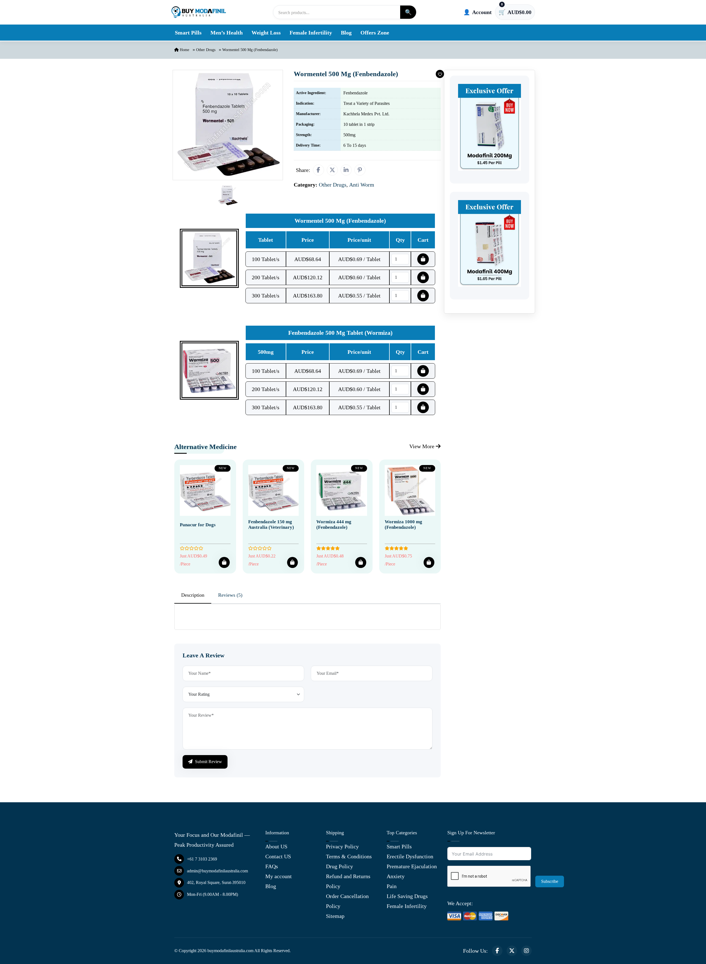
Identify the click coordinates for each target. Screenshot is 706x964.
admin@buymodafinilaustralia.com (217, 871)
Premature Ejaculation (412, 866)
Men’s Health (226, 33)
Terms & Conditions (349, 856)
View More (422, 446)
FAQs (271, 866)
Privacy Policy (342, 846)
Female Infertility (311, 33)
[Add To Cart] (224, 562)
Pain (392, 886)
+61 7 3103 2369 (202, 859)
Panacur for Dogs (198, 524)
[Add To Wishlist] (440, 74)
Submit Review (208, 761)
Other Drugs (205, 50)
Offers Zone (374, 33)
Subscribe (549, 881)
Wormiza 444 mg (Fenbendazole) (333, 524)
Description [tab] (192, 595)
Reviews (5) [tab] (230, 595)
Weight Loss (266, 33)
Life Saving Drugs (407, 896)
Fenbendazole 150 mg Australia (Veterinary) (271, 524)
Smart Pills (188, 33)
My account (278, 876)
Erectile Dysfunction (410, 856)
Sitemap (335, 916)
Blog (346, 33)
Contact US (278, 856)
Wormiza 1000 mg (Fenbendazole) (403, 524)
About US (276, 846)
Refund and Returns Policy (348, 881)
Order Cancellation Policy (347, 901)
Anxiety (396, 876)
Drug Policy (339, 866)
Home (184, 50)
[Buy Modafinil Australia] (198, 12)
